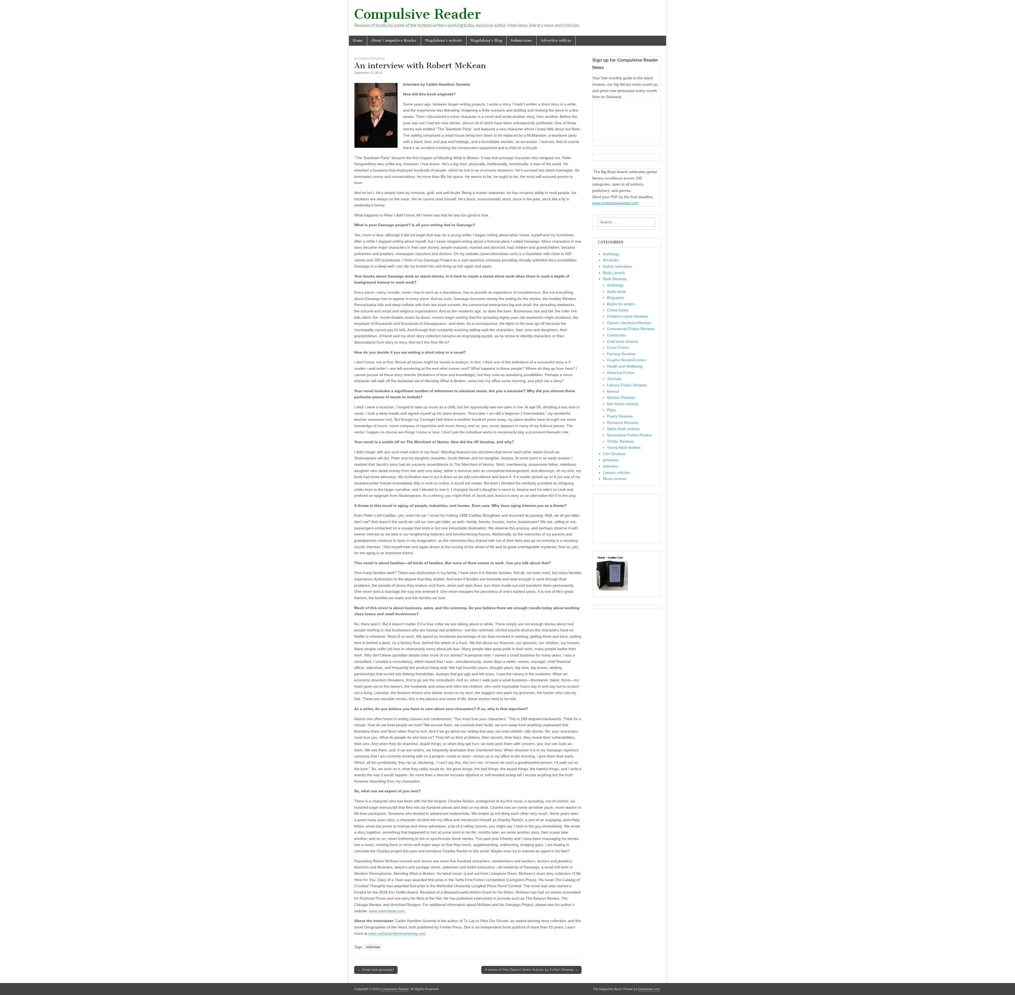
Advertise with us (556, 40)
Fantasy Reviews (621, 354)
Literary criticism (616, 472)
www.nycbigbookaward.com (615, 203)
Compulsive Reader (417, 14)
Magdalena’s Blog (486, 40)
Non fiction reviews (622, 404)
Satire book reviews (623, 429)
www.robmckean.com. (387, 911)
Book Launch (614, 273)
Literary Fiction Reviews (627, 385)
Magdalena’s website (443, 40)
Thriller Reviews (620, 441)
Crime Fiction (618, 347)
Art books (611, 260)
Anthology (611, 254)
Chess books (618, 310)
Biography (615, 297)
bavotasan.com (649, 989)
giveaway (611, 460)
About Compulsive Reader (394, 40)
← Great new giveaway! (376, 970)
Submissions (521, 40)
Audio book (616, 291)
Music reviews (614, 478)
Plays (611, 410)
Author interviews (369, 58)
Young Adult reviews (623, 447)
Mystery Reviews (621, 397)
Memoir (613, 391)
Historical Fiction (620, 373)
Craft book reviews (622, 341)
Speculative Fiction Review (629, 435)
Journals (614, 379)
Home (358, 40)
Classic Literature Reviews (629, 323)
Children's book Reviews (627, 316)
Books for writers (621, 304)
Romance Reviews (622, 422)
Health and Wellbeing (625, 366)
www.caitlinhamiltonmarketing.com (397, 933)
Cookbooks (616, 335)
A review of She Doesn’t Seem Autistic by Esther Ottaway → (531, 970)
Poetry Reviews (620, 416)
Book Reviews (614, 279)
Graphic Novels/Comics (626, 360)
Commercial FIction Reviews (630, 329)
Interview (373, 947)
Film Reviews (614, 454)
